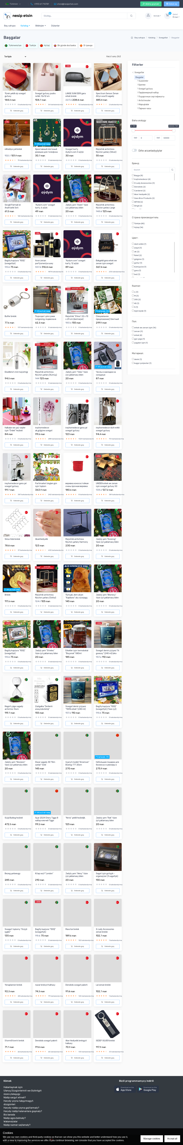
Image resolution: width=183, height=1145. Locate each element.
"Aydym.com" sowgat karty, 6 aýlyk (45, 206)
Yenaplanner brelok (13, 985)
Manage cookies (151, 1138)
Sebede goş (18, 111)
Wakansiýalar (11, 1121)
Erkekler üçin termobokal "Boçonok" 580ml (76, 652)
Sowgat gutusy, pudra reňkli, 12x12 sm (45, 95)
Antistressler (145, 100)
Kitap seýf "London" (44, 873)
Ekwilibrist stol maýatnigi (16, 372)
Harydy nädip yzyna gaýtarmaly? (21, 1107)
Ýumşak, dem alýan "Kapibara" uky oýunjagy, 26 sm (76, 598)
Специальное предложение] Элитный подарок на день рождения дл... (107, 320)
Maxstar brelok (72, 929)
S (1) (136, 307)
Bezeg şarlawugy (12, 873)
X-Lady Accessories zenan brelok (105, 930)
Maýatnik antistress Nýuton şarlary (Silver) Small (106, 152)
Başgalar (140, 77)
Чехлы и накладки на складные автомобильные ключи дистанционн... (107, 376)
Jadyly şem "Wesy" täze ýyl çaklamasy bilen (76, 875)
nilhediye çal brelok (13, 149)
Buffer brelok (10, 316)
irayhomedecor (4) (142, 179)
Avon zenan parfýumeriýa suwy (44, 262)
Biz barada (9, 1114)
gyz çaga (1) (139, 339)
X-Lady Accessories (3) (144, 183)
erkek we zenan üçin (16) (145, 328)
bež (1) (137, 274)
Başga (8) (138, 175)
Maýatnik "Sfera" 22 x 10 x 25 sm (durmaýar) (76, 317)
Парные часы (145, 108)
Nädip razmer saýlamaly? (17, 1125)
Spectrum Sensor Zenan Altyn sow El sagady (107, 95)
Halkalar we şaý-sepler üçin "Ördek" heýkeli (15, 429)
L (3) (136, 292)
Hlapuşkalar (144, 104)
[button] (125, 1089)
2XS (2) (137, 300)
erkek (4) (138, 335)
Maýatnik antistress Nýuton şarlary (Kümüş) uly (46, 375)
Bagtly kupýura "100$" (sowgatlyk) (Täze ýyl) (106, 707)
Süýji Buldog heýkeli (14, 818)
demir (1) (138, 359)
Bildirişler (40, 25)
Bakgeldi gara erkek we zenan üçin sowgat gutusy (106, 263)
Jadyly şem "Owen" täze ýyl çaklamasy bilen (76, 206)
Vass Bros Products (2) (144, 198)
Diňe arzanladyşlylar (150, 150)
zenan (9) (138, 331)
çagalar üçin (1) (141, 343)
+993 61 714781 (41, 4)
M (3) (136, 296)
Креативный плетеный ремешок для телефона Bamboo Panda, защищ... (46, 152)
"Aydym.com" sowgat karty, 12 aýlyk (75, 262)
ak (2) (136, 252)
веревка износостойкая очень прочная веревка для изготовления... (76, 486)
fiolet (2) (138, 255)
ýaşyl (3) (138, 248)
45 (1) (136, 303)
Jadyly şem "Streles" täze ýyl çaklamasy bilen (46, 652)
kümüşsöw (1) (140, 267)
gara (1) (137, 270)
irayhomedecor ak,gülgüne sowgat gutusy (43, 431)
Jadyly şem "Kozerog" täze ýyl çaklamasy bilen (107, 540)
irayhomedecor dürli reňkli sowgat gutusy (108, 429)
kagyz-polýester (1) (142, 363)
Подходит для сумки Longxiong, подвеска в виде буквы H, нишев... (45, 319)
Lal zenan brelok (103, 985)
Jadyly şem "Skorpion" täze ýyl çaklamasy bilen (16, 763)
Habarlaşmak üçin (13, 1087)
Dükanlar (55, 25)
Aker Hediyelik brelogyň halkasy (76, 1042)
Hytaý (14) (138, 227)
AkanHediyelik (41, 539)
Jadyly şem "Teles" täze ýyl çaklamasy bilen (76, 373)
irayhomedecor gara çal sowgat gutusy (76, 429)
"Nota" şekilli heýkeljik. (75, 818)
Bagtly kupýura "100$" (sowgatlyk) (15, 262)
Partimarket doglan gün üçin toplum (46, 485)
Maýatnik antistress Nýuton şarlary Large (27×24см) (105, 208)
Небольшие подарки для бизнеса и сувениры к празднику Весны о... (107, 765)
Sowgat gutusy (146, 89)
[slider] (133, 130)
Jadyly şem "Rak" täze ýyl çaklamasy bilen (106, 819)
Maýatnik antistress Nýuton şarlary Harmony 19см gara (76, 542)
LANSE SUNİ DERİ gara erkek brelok (75, 95)
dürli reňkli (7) (140, 244)
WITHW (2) (138, 202)
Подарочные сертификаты (151, 96)
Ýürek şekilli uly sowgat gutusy (15, 95)
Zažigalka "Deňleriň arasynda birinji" (43, 707)
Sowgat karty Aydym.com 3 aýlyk (74, 150)
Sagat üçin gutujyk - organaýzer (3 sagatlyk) (107, 875)
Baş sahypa (9, 25)
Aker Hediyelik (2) (142, 194)
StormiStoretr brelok (14, 1040)
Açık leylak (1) (140, 311)
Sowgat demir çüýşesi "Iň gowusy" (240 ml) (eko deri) (107, 653)
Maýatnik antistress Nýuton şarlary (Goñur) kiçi (45, 598)
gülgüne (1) (139, 259)
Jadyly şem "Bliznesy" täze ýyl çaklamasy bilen (107, 596)
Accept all (172, 1138)
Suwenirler (143, 81)
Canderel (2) (139, 191)
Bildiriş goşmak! (152, 4)
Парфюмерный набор (149, 93)
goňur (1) (138, 263)
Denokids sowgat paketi (76, 985)
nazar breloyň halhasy (45, 985)
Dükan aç (173, 4)
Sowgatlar (163, 38)
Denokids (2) (140, 187)
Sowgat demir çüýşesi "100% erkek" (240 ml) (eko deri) (75, 709)
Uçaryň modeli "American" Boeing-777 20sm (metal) (77, 765)
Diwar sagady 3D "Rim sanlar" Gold (45, 763)
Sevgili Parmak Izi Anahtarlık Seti (13, 206)
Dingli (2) (138, 206)
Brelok (7, 595)
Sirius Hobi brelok (12, 539)
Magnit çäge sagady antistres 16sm (14, 707)
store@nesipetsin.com (67, 4)
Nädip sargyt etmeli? (15, 1097)
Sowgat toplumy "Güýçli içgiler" (16, 930)
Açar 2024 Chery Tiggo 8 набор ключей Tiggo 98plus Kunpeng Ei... (46, 821)
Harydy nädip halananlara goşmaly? (23, 1111)
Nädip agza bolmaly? (15, 1118)
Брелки (142, 85)
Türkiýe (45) (139, 224)
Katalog (25, 25)
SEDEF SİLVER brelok (105, 1040)
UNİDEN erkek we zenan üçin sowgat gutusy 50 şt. (107, 486)
